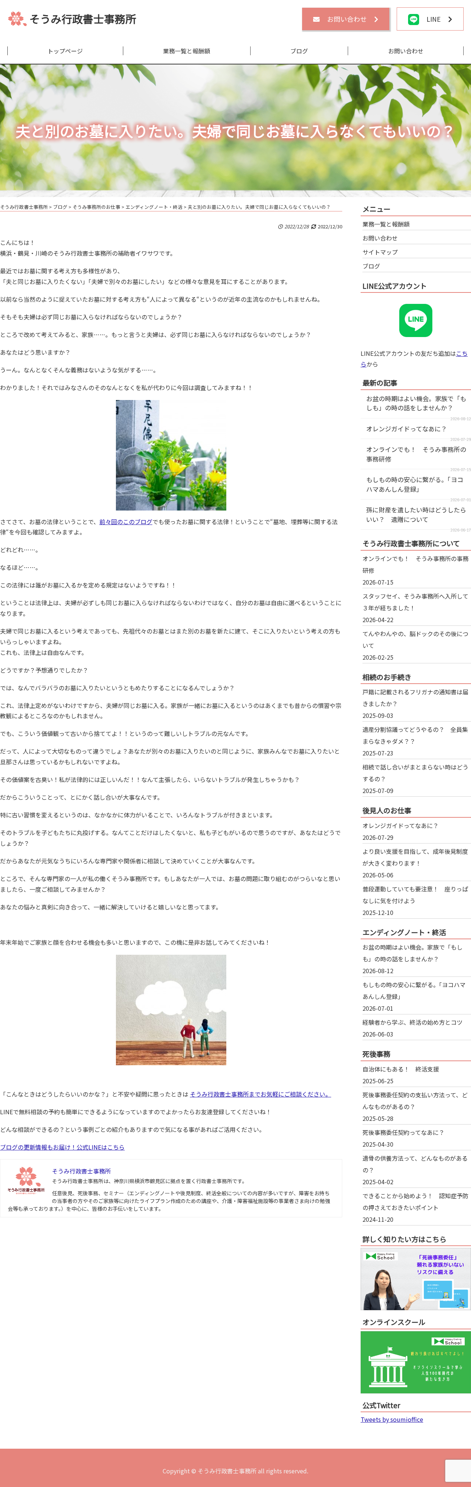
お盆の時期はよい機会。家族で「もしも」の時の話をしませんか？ (416, 403)
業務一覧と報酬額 (186, 50)
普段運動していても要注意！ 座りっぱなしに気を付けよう (415, 894)
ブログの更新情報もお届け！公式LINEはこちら (62, 1147)
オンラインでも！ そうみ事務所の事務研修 (415, 564)
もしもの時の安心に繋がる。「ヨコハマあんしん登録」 (414, 484)
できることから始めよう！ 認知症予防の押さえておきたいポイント (415, 1201)
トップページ (65, 50)
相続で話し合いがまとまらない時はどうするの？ (415, 772)
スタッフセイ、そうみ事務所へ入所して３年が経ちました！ (415, 602)
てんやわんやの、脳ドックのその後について (415, 639)
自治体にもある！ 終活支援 (400, 1069)
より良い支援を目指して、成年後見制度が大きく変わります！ (415, 857)
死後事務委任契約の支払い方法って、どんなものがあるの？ (415, 1100)
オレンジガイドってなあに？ (406, 428)
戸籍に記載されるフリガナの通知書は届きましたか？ (415, 697)
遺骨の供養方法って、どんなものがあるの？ (415, 1164)
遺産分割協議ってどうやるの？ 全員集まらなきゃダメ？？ (415, 735)
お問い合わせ (406, 50)
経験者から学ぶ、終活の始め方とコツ (412, 1022)
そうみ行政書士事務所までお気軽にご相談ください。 (260, 1094)
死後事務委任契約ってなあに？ (403, 1132)
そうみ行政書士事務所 (82, 18)
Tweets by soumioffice (392, 1419)
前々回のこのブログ (125, 521)
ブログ (299, 50)
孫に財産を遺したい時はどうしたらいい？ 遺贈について (416, 514)
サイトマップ (380, 252)
